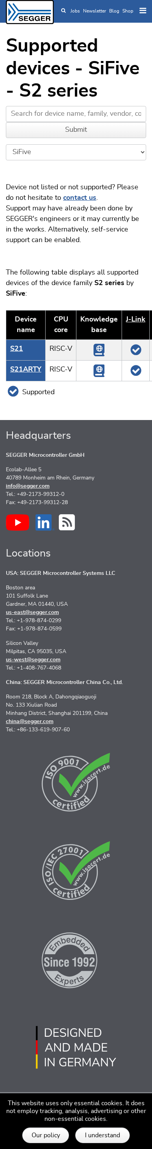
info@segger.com (27, 486)
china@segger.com (29, 721)
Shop (127, 11)
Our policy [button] (46, 1135)
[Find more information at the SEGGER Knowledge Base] (99, 349)
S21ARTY (25, 369)
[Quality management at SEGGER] (76, 782)
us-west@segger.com (33, 659)
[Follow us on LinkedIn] (45, 522)
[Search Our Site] (63, 11)
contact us (79, 197)
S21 (16, 348)
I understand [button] (102, 1135)
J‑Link (135, 319)
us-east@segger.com (32, 612)
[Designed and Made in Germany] (76, 1047)
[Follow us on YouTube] (17, 522)
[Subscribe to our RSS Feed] (67, 522)
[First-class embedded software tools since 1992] (76, 959)
